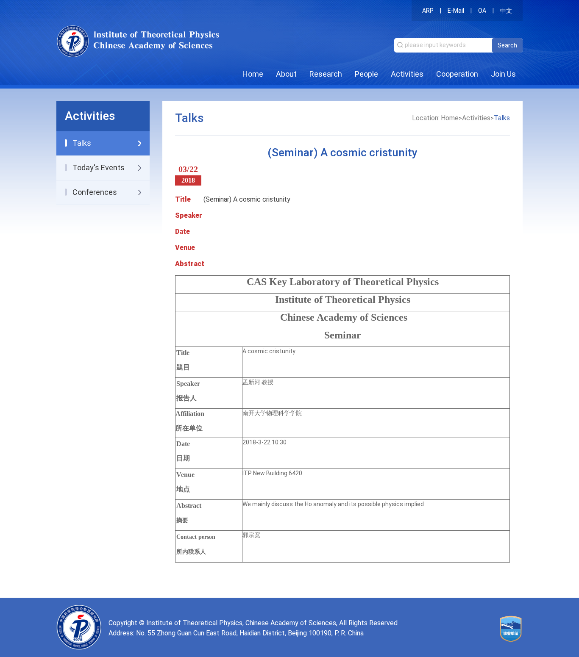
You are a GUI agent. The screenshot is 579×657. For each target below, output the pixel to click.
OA (482, 10)
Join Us (503, 73)
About (286, 73)
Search (507, 45)
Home (252, 73)
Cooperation (457, 73)
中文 (506, 10)
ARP (428, 10)
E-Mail (456, 10)
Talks (502, 118)
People (366, 73)
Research (325, 73)
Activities (407, 73)
